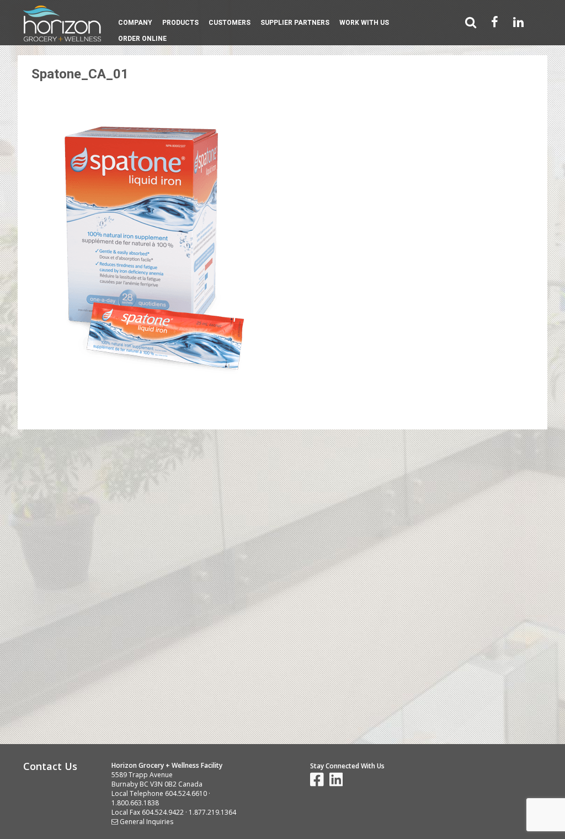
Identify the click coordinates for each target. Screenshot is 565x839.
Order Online (142, 39)
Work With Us (364, 22)
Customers (229, 22)
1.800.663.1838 (135, 803)
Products (180, 22)
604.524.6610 (186, 793)
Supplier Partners (294, 22)
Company (135, 22)
